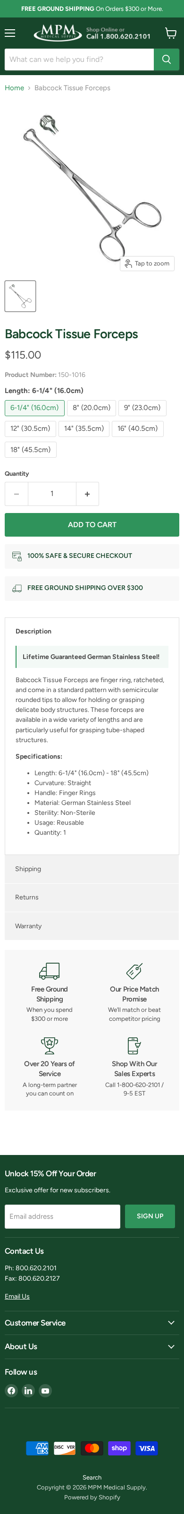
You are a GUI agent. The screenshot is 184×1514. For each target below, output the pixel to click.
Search (92, 1477)
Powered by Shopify (92, 1497)
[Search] (166, 59)
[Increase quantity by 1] (88, 493)
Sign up (150, 1216)
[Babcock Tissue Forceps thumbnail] (20, 296)
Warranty (28, 926)
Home (14, 88)
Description (33, 631)
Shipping (28, 869)
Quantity (17, 473)
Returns (27, 897)
